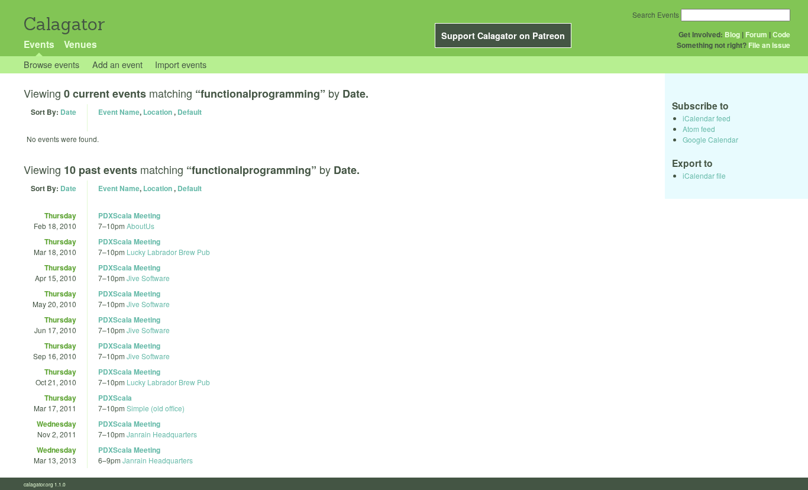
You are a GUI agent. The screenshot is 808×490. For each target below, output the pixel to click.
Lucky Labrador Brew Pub (168, 252)
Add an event (117, 64)
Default (189, 112)
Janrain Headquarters (162, 434)
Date (68, 112)
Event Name (119, 112)
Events (39, 44)
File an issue (769, 45)
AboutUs (140, 226)
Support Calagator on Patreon (503, 35)
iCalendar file (704, 175)
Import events (180, 64)
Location (157, 112)
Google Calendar (710, 139)
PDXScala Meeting (129, 215)
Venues (80, 44)
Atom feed (699, 129)
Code (781, 34)
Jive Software (148, 278)
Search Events (655, 14)
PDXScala (115, 397)
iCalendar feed (707, 118)
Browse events (51, 64)
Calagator (64, 24)
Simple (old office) (156, 408)
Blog (732, 34)
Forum (756, 34)
